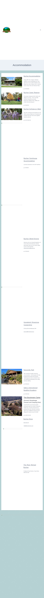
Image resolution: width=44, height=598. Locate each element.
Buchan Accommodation (32, 76)
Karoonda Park (29, 370)
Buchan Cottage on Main (32, 109)
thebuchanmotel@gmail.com (29, 248)
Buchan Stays (28, 419)
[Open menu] (40, 30)
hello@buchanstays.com (28, 425)
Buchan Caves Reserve (31, 92)
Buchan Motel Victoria (31, 239)
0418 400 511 (26, 422)
